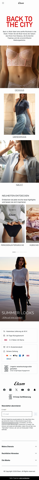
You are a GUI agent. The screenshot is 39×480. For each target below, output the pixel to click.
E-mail (4, 409)
